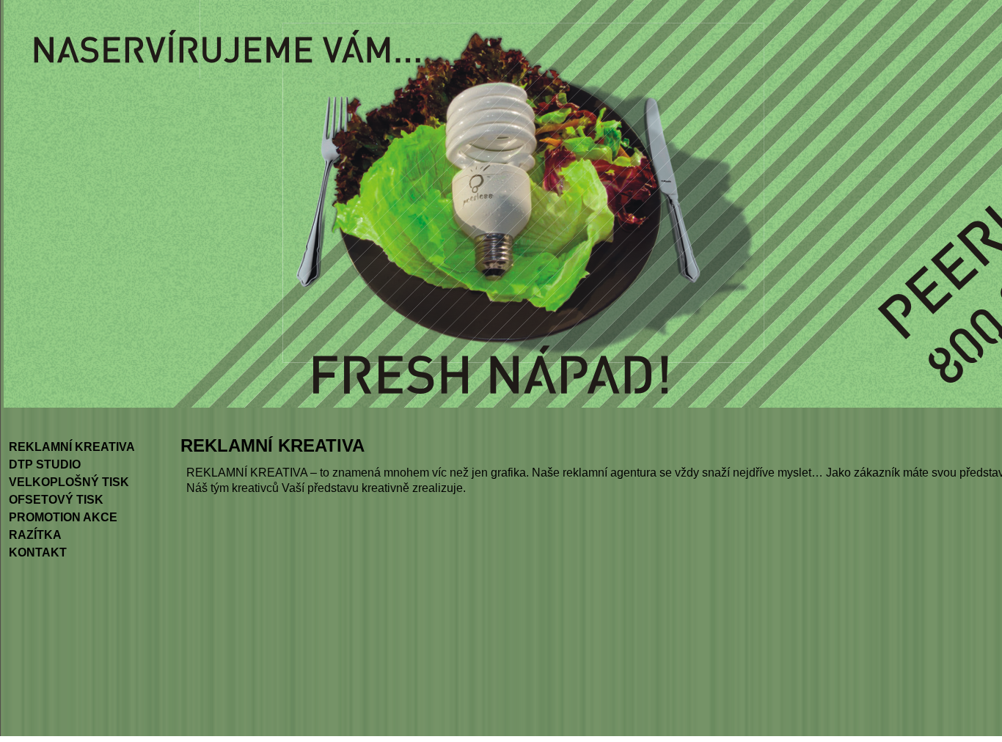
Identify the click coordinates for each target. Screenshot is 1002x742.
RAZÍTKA (35, 535)
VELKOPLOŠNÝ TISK (69, 482)
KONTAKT (38, 552)
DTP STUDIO (45, 464)
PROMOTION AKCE (63, 517)
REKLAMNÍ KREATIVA (72, 447)
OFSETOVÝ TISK (56, 499)
